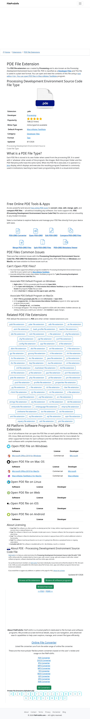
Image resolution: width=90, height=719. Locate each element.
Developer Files (64, 71)
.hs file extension (18, 358)
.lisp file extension (36, 363)
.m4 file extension (23, 368)
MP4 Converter (44, 665)
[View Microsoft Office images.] (9, 455)
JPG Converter (44, 663)
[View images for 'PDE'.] (9, 548)
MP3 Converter (44, 668)
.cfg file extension (72, 334)
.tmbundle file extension (21, 406)
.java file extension (54, 358)
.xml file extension (17, 416)
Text (28, 138)
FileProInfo (13, 3)
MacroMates (73, 476)
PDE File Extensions (32, 52)
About (26, 712)
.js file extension (72, 358)
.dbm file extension (18, 348)
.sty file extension (38, 402)
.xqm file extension (72, 416)
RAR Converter (44, 681)
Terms (41, 712)
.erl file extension (56, 348)
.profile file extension (42, 382)
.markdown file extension (45, 368)
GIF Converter (44, 676)
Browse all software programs (58, 580)
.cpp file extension (47, 343)
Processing (31, 115)
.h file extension (55, 353)
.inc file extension (36, 358)
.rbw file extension (71, 387)
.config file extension (27, 343)
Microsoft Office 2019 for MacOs (25, 471)
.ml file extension (18, 373)
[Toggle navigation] (80, 3)
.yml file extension (65, 421)
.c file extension (54, 334)
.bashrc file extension (68, 329)
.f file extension (73, 348)
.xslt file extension (46, 421)
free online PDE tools (39, 208)
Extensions (16, 52)
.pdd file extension (16, 324)
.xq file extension (35, 416)
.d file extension (65, 343)
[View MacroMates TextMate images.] (9, 476)
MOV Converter (44, 673)
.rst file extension (56, 392)
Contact (33, 712)
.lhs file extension (17, 363)
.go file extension (17, 353)
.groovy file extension (36, 353)
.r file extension (35, 387)
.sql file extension (45, 397)
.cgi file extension (44, 339)
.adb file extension (55, 324)
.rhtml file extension (18, 392)
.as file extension (74, 324)
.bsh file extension (36, 334)
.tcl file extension (56, 402)
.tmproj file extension (70, 406)
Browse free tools (45, 587)
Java (8, 165)
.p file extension (35, 373)
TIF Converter (44, 671)
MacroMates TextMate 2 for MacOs (26, 476)
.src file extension (64, 397)
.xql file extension (53, 416)
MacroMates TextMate (47, 76)
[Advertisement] (45, 33)
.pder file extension (36, 324)
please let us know (59, 571)
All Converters (44, 687)
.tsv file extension (48, 411)
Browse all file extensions (29, 580)
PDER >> (49, 591)
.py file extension (18, 387)
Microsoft (74, 455)
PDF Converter (44, 658)
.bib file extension (18, 334)
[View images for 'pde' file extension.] (45, 98)
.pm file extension (73, 377)
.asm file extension (21, 329)
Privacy (47, 712)
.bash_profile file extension (44, 329)
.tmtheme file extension (27, 411)
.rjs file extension (38, 392)
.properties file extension (65, 382)
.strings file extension (18, 402)
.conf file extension (63, 339)
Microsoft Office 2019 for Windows (26, 455)
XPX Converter (44, 679)
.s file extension (73, 392)
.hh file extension (73, 353)
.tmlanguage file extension (46, 406)
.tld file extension (74, 402)
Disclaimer (56, 712)
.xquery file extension (26, 421)
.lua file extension (55, 363)
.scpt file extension (26, 397)
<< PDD (41, 591)
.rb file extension (53, 387)
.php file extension (36, 377)
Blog (64, 712)
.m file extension (73, 363)
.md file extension (66, 368)
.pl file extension (55, 377)
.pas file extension (53, 373)
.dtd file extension (37, 348)
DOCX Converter (44, 660)
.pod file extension (22, 382)
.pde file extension (17, 377)
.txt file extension (66, 411)
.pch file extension (71, 373)
